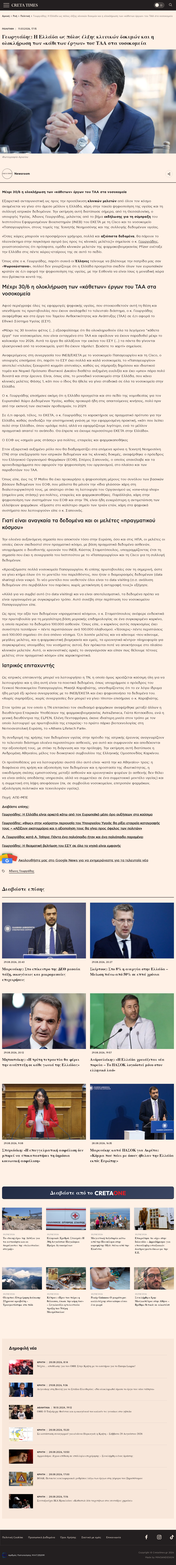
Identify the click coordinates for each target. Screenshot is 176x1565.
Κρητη (41, 1362)
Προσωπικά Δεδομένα (41, 1537)
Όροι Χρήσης (68, 1537)
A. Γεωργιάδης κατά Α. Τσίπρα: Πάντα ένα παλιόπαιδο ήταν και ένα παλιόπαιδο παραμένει (72, 837)
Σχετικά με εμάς (91, 1537)
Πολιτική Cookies (12, 1537)
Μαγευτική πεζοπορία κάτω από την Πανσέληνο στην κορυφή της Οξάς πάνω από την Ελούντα (110, 1243)
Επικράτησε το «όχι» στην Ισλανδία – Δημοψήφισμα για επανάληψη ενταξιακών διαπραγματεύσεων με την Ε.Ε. (152, 1245)
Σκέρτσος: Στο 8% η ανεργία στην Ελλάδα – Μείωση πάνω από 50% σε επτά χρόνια (129, 971)
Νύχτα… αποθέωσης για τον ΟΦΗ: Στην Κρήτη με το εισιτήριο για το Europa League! (86, 1366)
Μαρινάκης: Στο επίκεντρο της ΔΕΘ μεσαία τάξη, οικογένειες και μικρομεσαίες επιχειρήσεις (41, 974)
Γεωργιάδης (148, 241)
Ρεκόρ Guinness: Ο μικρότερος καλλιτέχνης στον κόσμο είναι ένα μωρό (109, 1301)
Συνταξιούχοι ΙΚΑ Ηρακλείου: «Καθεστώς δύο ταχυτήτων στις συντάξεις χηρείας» (85, 1500)
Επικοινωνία (113, 1537)
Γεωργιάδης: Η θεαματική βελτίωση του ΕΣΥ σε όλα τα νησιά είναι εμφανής (61, 846)
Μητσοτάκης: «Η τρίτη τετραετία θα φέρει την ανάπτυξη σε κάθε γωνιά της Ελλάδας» (40, 1062)
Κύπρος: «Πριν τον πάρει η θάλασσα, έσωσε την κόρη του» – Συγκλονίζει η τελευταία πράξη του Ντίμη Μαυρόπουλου (65, 1305)
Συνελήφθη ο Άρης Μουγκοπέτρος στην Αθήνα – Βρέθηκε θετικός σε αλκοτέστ (152, 1301)
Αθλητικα (43, 1408)
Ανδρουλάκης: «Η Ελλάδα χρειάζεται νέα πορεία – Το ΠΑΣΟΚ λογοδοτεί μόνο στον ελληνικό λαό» (127, 1065)
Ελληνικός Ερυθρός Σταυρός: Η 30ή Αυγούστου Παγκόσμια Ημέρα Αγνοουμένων (65, 1241)
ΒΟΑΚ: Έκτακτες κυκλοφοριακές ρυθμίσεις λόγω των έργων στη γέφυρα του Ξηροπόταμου (89, 1478)
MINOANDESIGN (164, 1557)
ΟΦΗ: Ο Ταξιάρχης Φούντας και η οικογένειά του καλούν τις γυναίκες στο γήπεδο (84, 1411)
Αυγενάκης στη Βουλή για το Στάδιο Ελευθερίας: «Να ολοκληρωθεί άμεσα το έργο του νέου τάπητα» (95, 1389)
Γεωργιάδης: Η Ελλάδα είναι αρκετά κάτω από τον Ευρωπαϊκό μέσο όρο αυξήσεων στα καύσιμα (77, 814)
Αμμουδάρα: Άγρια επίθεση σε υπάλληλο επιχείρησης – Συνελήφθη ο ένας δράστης (85, 1455)
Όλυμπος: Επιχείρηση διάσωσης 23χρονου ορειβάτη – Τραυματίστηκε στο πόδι (22, 1301)
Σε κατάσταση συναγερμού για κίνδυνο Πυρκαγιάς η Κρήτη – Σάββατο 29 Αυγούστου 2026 (89, 1433)
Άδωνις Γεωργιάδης (21, 871)
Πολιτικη (8, 29)
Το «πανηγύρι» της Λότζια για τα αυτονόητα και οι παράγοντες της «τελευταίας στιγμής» (21, 1243)
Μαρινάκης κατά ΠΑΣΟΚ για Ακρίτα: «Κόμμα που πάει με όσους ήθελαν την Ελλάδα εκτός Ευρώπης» (132, 1155)
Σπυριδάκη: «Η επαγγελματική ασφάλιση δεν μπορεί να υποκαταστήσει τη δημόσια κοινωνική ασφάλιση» (42, 1155)
